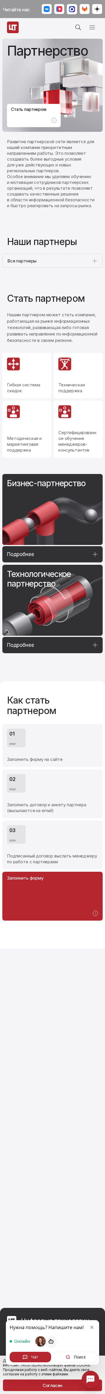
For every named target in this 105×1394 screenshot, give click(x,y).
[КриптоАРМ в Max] (72, 9)
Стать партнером (28, 109)
